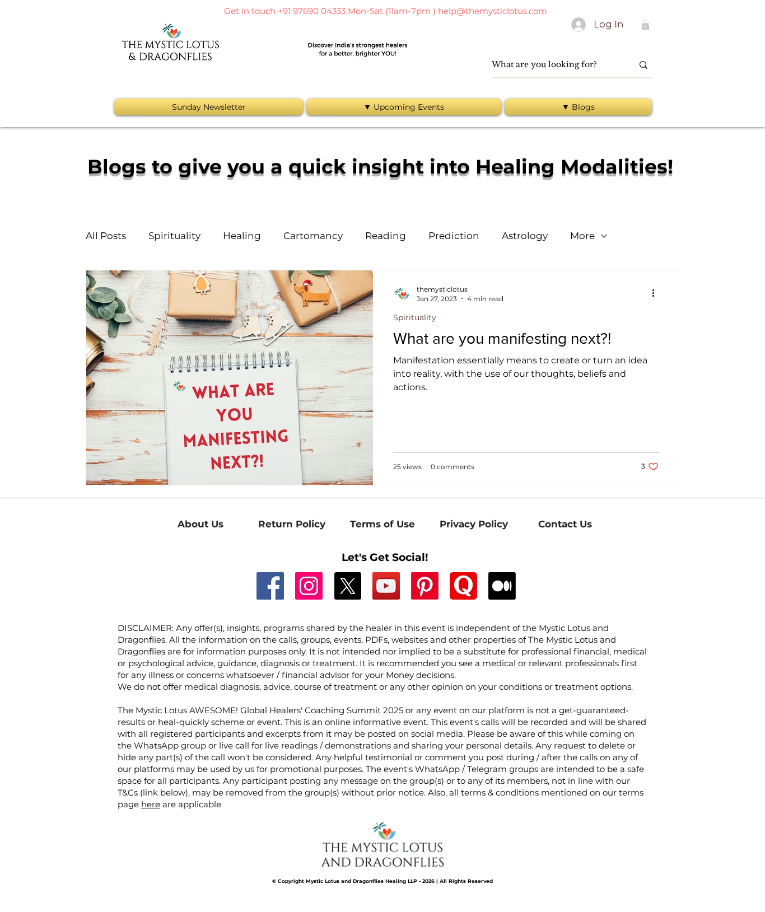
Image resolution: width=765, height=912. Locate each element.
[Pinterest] (425, 586)
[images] (463, 586)
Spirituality (174, 235)
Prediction (453, 235)
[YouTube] (386, 586)
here (150, 804)
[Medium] (502, 586)
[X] (347, 586)
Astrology (525, 235)
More (582, 235)
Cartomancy (313, 235)
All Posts (106, 235)
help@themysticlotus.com (492, 11)
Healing (242, 235)
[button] (645, 25)
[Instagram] (309, 586)
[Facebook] (270, 586)
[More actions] (657, 293)
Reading (385, 235)
